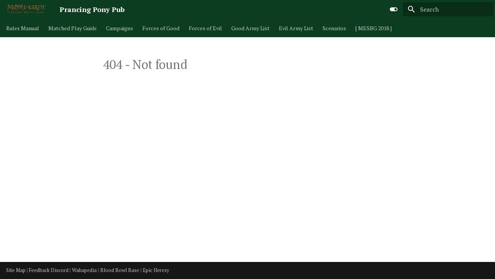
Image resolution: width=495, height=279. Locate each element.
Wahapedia (85, 270)
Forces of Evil (205, 28)
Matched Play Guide (72, 28)
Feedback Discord (49, 270)
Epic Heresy (156, 270)
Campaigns (119, 28)
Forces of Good (160, 28)
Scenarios (334, 28)
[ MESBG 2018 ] (373, 28)
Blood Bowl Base (120, 270)
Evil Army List (296, 28)
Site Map (16, 270)
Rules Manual (22, 28)
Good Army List (250, 28)
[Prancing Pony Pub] (26, 9)
